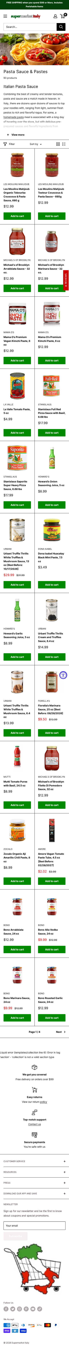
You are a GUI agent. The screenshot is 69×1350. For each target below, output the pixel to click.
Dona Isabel (45, 549)
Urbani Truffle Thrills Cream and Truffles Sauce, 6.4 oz (50, 637)
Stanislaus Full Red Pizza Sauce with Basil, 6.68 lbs (51, 413)
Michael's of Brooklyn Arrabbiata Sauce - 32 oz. (17, 268)
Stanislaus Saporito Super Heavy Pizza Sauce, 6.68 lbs (15, 485)
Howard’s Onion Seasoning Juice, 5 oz (51, 483)
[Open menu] (5, 16)
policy (43, 1101)
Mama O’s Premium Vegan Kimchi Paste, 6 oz (17, 341)
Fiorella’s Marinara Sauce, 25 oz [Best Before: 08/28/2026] (50, 709)
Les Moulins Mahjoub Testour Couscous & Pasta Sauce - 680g (51, 192)
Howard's (43, 476)
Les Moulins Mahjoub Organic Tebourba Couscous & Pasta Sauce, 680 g (17, 194)
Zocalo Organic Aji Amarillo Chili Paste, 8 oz (17, 857)
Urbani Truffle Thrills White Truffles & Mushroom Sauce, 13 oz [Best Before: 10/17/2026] (16, 561)
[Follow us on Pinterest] (26, 1308)
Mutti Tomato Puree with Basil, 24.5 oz (15, 783)
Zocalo (8, 849)
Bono (7, 925)
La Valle (8, 404)
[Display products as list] (63, 144)
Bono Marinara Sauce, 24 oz (17, 1000)
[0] (62, 16)
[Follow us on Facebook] (6, 1308)
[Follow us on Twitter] (12, 1308)
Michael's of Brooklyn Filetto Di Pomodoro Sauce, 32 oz (51, 785)
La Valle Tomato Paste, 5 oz (17, 411)
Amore (42, 849)
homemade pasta (14, 117)
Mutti (7, 776)
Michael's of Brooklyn (17, 260)
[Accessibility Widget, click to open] (63, 675)
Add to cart (17, 216)
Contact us (34, 1124)
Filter (12, 143)
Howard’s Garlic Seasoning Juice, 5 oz (17, 635)
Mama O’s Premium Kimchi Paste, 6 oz (49, 339)
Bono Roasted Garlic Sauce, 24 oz (50, 1000)
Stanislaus (44, 404)
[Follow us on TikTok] (39, 1308)
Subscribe (15, 1236)
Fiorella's (44, 701)
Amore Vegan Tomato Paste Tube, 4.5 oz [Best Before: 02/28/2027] (51, 859)
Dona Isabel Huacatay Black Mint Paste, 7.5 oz (51, 557)
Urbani (8, 549)
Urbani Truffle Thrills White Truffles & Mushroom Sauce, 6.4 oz (17, 711)
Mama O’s (9, 332)
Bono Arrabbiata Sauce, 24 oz (13, 931)
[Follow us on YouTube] (32, 1308)
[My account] (55, 16)
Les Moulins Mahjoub (16, 184)
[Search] (61, 27)
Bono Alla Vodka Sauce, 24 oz (48, 931)
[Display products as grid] (58, 144)
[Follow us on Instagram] (19, 1308)
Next (59, 1031)
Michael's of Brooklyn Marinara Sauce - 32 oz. (51, 268)
